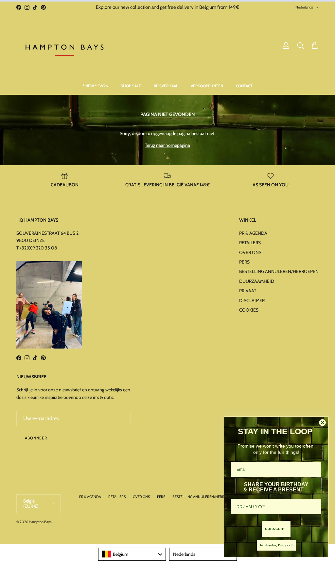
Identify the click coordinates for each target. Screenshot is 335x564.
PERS (244, 262)
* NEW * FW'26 (95, 85)
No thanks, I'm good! (276, 545)
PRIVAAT (247, 291)
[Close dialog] (322, 422)
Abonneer (36, 438)
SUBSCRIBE (276, 529)
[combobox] (132, 554)
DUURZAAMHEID (256, 281)
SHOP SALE (131, 85)
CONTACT (244, 85)
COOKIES (248, 310)
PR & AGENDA (253, 233)
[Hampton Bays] (65, 45)
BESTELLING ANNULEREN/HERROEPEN (279, 271)
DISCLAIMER (252, 300)
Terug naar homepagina (167, 145)
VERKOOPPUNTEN (207, 85)
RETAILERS (250, 243)
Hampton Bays (40, 522)
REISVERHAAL (166, 85)
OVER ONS (250, 252)
